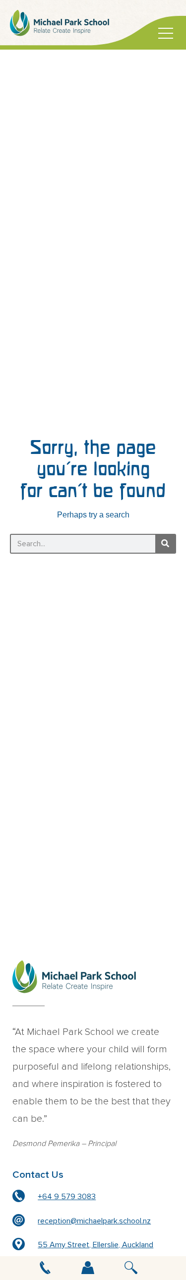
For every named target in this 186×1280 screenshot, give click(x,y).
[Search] (165, 544)
